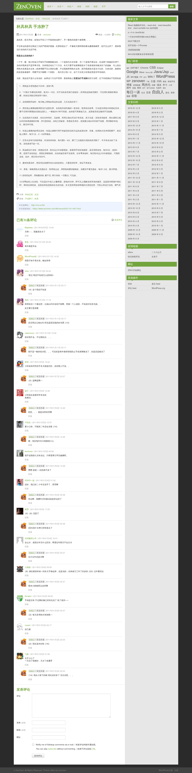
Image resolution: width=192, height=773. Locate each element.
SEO (144, 77)
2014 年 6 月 (133, 134)
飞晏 (27, 654)
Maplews (29, 227)
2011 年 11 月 (158, 177)
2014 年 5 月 (157, 134)
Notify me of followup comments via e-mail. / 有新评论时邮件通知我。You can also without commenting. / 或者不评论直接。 (66, 746)
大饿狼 (28, 567)
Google (132, 71)
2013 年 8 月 (157, 147)
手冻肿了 (29, 198)
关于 (104, 6)
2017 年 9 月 (133, 116)
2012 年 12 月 (134, 155)
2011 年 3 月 (157, 195)
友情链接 (136, 85)
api (128, 68)
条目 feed (156, 283)
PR (141, 77)
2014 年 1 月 (133, 138)
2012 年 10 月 (134, 160)
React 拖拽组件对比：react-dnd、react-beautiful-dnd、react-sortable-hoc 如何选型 (149, 26)
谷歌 (134, 95)
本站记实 (46, 18)
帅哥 (27, 361)
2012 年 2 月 (133, 173)
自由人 (32, 285)
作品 (69, 6)
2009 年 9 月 (157, 234)
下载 (147, 82)
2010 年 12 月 (134, 203)
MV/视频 (134, 77)
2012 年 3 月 (157, 169)
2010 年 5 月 (157, 216)
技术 (49, 6)
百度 (148, 92)
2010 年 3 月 (157, 221)
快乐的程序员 (134, 256)
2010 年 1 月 (157, 225)
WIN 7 (151, 76)
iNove (141, 72)
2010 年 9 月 (157, 208)
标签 (79, 6)
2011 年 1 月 (157, 199)
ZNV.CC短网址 (134, 270)
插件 (129, 87)
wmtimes (29, 451)
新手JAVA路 (151, 88)
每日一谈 (133, 92)
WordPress (165, 76)
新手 (143, 88)
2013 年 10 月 (158, 142)
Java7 (172, 72)
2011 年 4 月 (133, 195)
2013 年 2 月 (157, 151)
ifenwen (28, 596)
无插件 (158, 88)
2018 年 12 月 (134, 108)
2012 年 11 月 (158, 155)
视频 (128, 96)
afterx (130, 252)
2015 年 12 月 (158, 116)
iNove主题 (149, 72)
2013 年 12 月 (158, 138)
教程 (139, 87)
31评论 (118, 34)
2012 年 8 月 (157, 160)
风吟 (27, 299)
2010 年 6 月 (133, 216)
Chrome (144, 67)
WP (129, 81)
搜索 (172, 6)
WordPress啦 (31, 256)
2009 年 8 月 (133, 238)
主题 (153, 81)
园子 (27, 390)
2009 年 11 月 (158, 229)
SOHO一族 (29, 480)
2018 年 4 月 (133, 112)
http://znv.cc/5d (38, 205)
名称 (21, 722)
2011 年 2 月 (133, 199)
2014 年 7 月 (157, 129)
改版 (134, 88)
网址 (19, 737)
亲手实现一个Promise (137, 45)
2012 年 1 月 (157, 173)
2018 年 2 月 (157, 112)
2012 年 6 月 (157, 164)
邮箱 (21, 729)
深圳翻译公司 (31, 538)
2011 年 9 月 (157, 182)
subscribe (52, 748)
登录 (130, 283)
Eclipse (160, 68)
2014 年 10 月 (134, 129)
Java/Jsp (161, 71)
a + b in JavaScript (136, 32)
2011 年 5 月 (157, 190)
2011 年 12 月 (134, 177)
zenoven (47, 34)
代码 (159, 81)
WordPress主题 (166, 770)
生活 (59, 6)
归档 (87, 6)
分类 (176, 770)
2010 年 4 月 (133, 221)
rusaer (28, 625)
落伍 (167, 92)
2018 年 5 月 (157, 108)
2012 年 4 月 (133, 169)
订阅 (93, 748)
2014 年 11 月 (158, 125)
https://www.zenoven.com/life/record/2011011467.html (57, 208)
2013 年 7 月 (133, 151)
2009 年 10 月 (134, 234)
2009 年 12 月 (134, 229)
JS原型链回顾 (134, 49)
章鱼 (27, 242)
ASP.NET (134, 68)
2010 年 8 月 (133, 212)
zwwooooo (29, 333)
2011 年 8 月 (133, 186)
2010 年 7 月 (157, 212)
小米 (170, 85)
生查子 (155, 256)
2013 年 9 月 (133, 147)
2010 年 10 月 (134, 208)
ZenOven (28, 6)
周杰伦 (146, 84)
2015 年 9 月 (133, 121)
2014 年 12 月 (134, 125)
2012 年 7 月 (133, 164)
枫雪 (27, 509)
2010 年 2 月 (133, 225)
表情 (173, 92)
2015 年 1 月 (157, 121)
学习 (165, 84)
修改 (164, 81)
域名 (159, 84)
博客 (129, 84)
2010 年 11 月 (158, 203)
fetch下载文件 (134, 41)
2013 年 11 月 (134, 142)
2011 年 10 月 (134, 182)
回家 (153, 85)
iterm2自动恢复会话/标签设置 (141, 54)
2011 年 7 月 (157, 186)
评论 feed (132, 288)
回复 (27, 235)
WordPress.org (158, 288)
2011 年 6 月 (133, 190)
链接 (96, 6)
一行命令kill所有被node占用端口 (142, 36)
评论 (19, 695)
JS (128, 76)
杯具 (37, 198)
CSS (153, 67)
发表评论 (118, 220)
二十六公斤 (156, 252)
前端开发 (171, 81)
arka (27, 271)
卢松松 (28, 422)
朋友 (164, 88)
